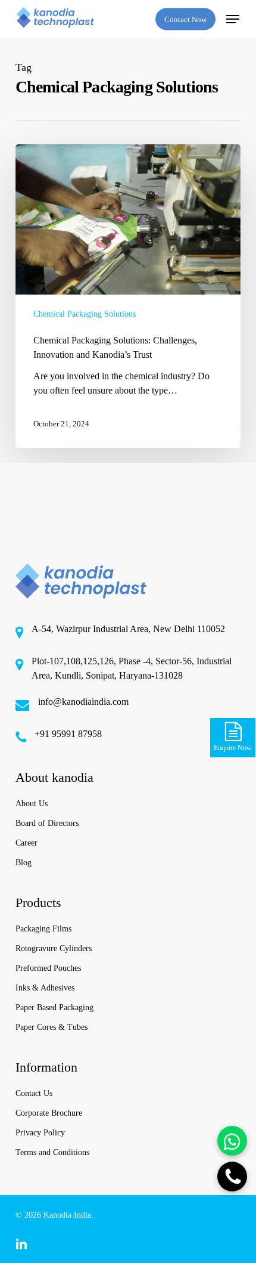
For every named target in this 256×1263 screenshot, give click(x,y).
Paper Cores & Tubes (51, 1027)
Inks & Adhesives (44, 987)
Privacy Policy (40, 1132)
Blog (23, 862)
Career (26, 842)
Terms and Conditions (52, 1152)
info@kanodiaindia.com (83, 701)
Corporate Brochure (48, 1113)
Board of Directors (47, 823)
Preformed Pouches (48, 968)
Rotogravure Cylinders (53, 948)
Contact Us (33, 1093)
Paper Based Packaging (54, 1007)
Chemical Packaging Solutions (84, 313)
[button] (232, 19)
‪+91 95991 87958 (68, 734)
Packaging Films (43, 928)
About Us (31, 803)
